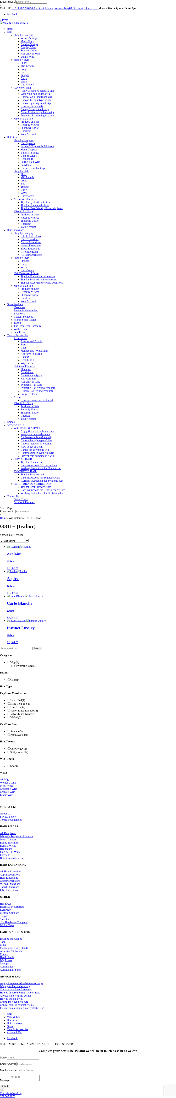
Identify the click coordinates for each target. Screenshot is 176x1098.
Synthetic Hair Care (31, 384)
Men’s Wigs (27, 41)
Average (16, 731)
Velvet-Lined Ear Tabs (24, 710)
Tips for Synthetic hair (33, 474)
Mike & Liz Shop (23, 118)
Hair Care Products (24, 366)
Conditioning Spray (31, 375)
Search (37, 648)
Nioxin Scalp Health (25, 319)
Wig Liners (27, 363)
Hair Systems (28, 143)
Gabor (15, 679)
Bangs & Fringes (30, 152)
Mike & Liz (13, 1016)
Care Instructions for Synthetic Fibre (40, 477)
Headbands (27, 158)
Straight (25, 75)
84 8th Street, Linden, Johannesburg (49, 8)
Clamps (25, 356)
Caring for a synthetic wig (35, 109)
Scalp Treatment (29, 394)
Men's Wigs (6, 785)
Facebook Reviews (24, 502)
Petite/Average (19, 734)
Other (10, 1026)
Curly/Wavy (27, 84)
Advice (18, 397)
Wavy (24, 81)
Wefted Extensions (31, 245)
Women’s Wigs (29, 38)
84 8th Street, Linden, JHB (83, 8)
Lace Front (17, 707)
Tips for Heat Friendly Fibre (36, 486)
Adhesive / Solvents (31, 353)
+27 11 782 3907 (21, 8)
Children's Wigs (8, 788)
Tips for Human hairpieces (35, 205)
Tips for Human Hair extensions (38, 276)
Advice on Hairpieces (25, 199)
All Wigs (5, 779)
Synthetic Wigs (29, 50)
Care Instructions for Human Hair (39, 465)
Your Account (28, 134)
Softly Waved (19, 752)
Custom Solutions (23, 316)
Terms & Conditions (11, 819)
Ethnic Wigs (27, 56)
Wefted (15, 717)
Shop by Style (21, 59)
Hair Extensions (15, 230)
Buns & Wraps (29, 155)
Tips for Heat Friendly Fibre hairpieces (42, 208)
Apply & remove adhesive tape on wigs (21, 983)
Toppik (17, 322)
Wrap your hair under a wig (36, 93)
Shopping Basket (30, 127)
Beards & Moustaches (26, 310)
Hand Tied (17, 700)
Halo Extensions (29, 239)
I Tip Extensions (29, 251)
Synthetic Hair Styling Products (38, 387)
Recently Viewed (30, 124)
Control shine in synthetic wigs (37, 112)
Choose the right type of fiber (36, 100)
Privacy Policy (8, 816)
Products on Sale (30, 121)
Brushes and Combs (31, 341)
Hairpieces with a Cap (33, 168)
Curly (24, 78)
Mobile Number (8, 1070)
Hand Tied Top (20, 703)
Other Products (15, 304)
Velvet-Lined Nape (22, 714)
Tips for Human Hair (32, 462)
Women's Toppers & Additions (16, 836)
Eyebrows (19, 313)
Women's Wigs (26, 665)
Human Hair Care (30, 381)
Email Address (8, 1063)
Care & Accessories (17, 335)
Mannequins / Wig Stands (34, 350)
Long (23, 69)
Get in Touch (21, 499)
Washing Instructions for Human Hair (41, 468)
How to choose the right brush (37, 400)
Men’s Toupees (29, 149)
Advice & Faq (14, 1032)
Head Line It (27, 359)
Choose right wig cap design (36, 103)
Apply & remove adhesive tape (37, 90)
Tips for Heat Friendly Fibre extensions (42, 282)
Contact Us (13, 496)
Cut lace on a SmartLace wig (36, 96)
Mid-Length (27, 65)
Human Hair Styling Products (37, 390)
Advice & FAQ (15, 424)
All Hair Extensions (31, 254)
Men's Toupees (8, 839)
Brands (11, 421)
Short (23, 62)
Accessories (20, 338)
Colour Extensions (31, 242)
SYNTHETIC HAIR (25, 471)
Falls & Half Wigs (30, 161)
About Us (5, 813)
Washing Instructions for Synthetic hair (42, 480)
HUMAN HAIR (23, 459)
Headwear (19, 307)
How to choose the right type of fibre (20, 992)
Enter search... (7, 1)
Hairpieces (12, 137)
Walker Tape (21, 329)
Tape (23, 344)
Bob (23, 72)
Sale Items (19, 332)
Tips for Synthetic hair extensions (39, 279)
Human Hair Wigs (30, 53)
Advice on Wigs (22, 87)
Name (3, 1057)
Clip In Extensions (31, 236)
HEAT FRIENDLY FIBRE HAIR (32, 483)
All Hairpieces (8, 833)
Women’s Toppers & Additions (37, 146)
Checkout (26, 130)
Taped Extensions (30, 248)
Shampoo (26, 369)
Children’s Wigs (29, 44)
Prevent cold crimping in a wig (37, 115)
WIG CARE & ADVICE (27, 428)
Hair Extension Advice (26, 273)
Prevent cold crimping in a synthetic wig (22, 1008)
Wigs (9, 31)
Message (4, 1080)
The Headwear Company (27, 325)
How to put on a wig (32, 106)
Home (10, 28)
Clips (23, 347)
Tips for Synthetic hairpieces (36, 202)
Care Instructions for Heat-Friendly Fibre (43, 489)
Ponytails (26, 165)
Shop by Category (24, 35)
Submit (4, 1086)
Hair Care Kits (28, 378)
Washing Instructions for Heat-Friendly (42, 493)
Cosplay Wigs (28, 47)
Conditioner (27, 372)
